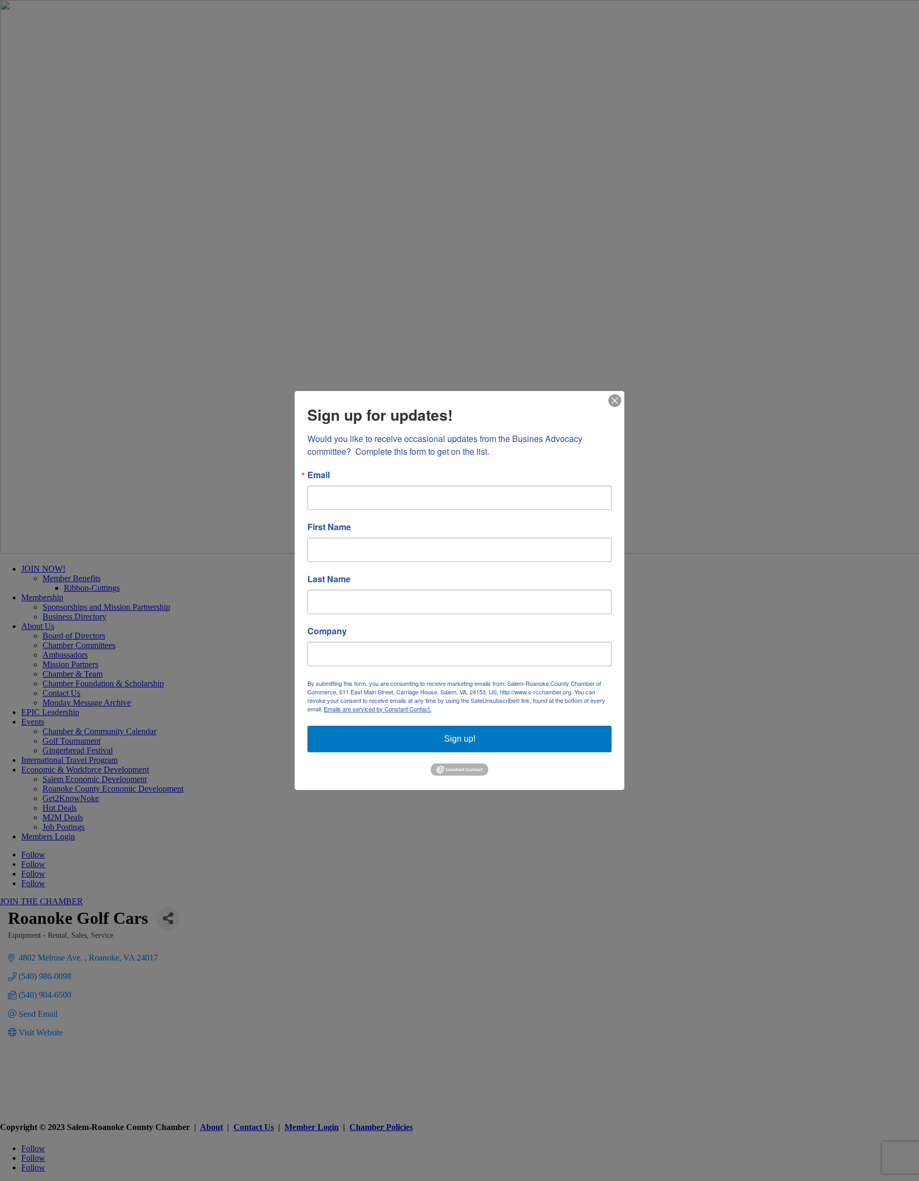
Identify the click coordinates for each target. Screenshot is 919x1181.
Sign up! (459, 738)
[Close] (614, 400)
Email (318, 475)
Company (327, 631)
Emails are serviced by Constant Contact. (377, 708)
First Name (329, 527)
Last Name (328, 579)
